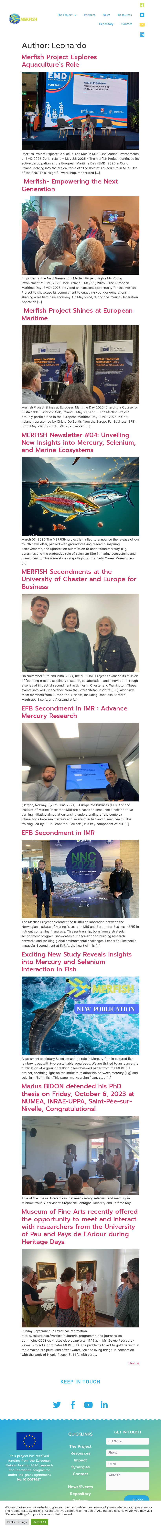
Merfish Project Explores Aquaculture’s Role (59, 60)
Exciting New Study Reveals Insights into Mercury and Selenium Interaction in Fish (77, 962)
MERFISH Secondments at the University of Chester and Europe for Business (79, 579)
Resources (125, 15)
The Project (64, 15)
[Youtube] (142, 24)
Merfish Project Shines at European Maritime (77, 314)
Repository (106, 24)
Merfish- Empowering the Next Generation (70, 185)
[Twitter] (57, 1405)
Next (133, 1363)
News (106, 15)
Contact (126, 24)
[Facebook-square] (142, 5)
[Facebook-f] (73, 1405)
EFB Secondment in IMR (58, 833)
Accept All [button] (39, 1522)
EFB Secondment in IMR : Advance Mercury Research (74, 712)
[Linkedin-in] (104, 1405)
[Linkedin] (142, 34)
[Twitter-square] (142, 15)
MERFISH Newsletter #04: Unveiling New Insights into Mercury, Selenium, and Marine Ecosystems (79, 442)
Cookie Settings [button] (17, 1522)
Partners (89, 15)
